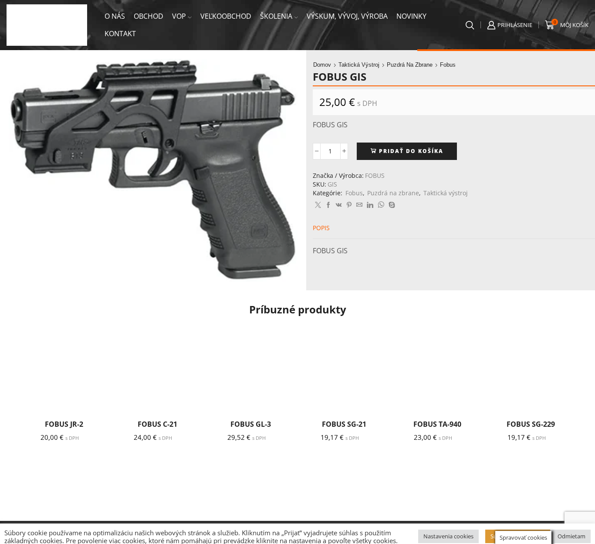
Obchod (148, 16)
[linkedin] (370, 205)
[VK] (339, 205)
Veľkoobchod (225, 16)
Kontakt (120, 33)
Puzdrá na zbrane (410, 65)
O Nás (115, 16)
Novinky (411, 16)
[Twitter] (318, 205)
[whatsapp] (380, 205)
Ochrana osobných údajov (139, 532)
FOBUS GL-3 (250, 424)
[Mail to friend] (359, 205)
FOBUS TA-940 (437, 424)
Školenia (276, 16)
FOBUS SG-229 (531, 424)
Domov (322, 65)
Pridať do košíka (411, 150)
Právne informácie (79, 532)
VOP (179, 16)
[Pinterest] (349, 205)
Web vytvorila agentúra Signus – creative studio (233, 532)
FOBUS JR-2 (64, 424)
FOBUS (375, 175)
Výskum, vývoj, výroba (347, 16)
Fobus (448, 65)
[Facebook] (328, 205)
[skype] (390, 205)
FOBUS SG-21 (344, 424)
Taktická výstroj (358, 65)
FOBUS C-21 (157, 424)
